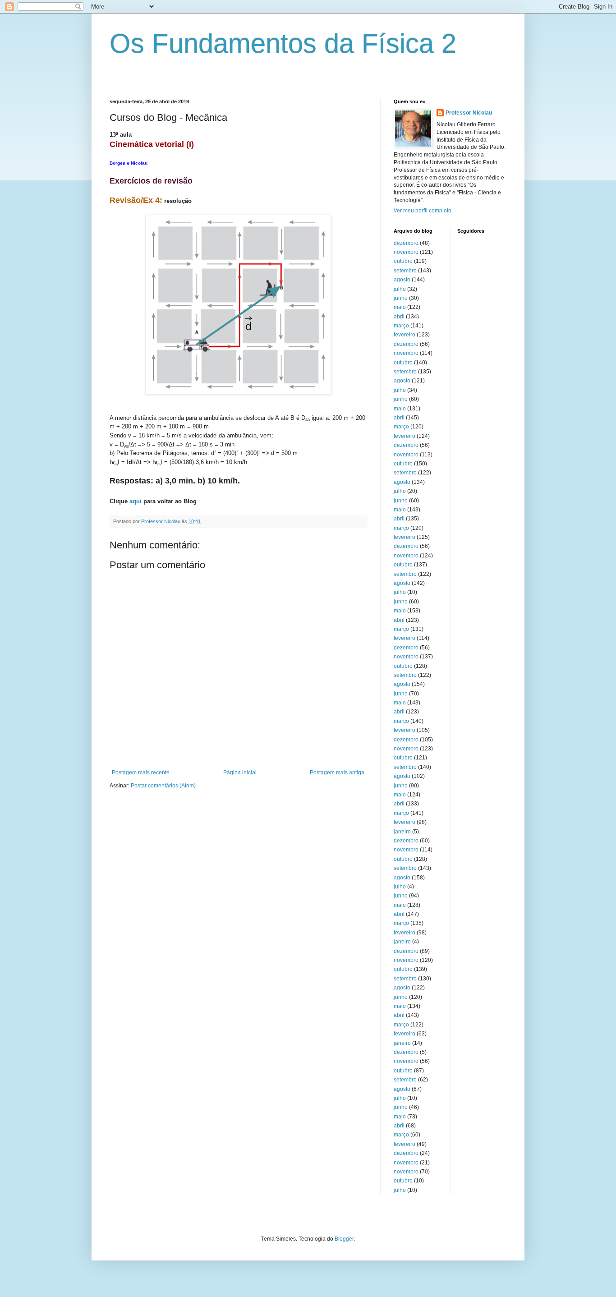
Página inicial (240, 772)
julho (400, 289)
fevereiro (404, 334)
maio (400, 307)
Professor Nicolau (469, 113)
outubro (403, 261)
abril (399, 316)
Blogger (344, 1239)
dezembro (406, 243)
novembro (406, 252)
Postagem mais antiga (337, 772)
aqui (135, 501)
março (401, 325)
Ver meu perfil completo (422, 210)
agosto (402, 279)
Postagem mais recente (141, 772)
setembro (405, 270)
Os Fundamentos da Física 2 (283, 43)
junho (401, 298)
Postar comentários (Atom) (163, 785)
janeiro (402, 831)
